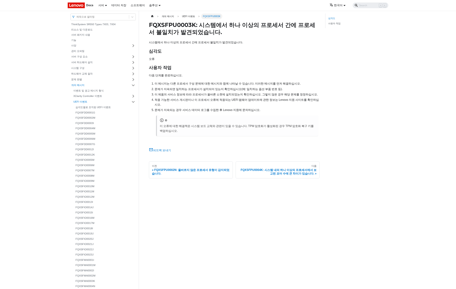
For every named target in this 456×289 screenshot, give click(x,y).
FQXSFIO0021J (85, 244)
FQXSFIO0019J (85, 233)
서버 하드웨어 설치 (82, 62)
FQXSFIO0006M (85, 165)
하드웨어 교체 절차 (82, 73)
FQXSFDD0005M (85, 133)
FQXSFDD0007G (85, 144)
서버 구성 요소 (79, 56)
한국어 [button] (338, 5)
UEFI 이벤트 (80, 101)
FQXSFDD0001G (85, 112)
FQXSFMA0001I (85, 259)
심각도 (331, 18)
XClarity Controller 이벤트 (87, 96)
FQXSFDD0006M (85, 138)
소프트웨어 (138, 5)
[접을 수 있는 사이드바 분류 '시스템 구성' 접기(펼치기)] (133, 68)
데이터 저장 (118, 5)
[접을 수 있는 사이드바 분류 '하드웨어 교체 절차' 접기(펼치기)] (133, 74)
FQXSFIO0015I (84, 212)
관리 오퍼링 (77, 51)
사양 (73, 45)
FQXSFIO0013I (84, 202)
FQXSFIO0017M (85, 223)
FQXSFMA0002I (85, 270)
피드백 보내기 (162, 150)
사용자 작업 (334, 23)
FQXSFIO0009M (85, 180)
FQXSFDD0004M (85, 128)
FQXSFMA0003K (85, 281)
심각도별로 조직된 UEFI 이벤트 (93, 107)
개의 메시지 (77, 85)
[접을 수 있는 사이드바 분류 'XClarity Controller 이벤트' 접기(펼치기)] (133, 96)
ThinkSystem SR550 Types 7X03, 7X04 (93, 24)
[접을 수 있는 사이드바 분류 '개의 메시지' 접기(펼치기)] (133, 85)
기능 (73, 40)
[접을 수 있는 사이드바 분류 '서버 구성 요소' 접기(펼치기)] (133, 57)
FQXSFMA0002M (85, 275)
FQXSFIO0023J (85, 254)
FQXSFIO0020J (85, 238)
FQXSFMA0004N (85, 286)
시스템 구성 (77, 68)
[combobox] (76, 17)
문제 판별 (76, 79)
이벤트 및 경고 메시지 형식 (88, 90)
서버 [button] (101, 5)
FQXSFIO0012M (85, 196)
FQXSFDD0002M (85, 117)
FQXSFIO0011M (85, 191)
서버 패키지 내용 (80, 34)
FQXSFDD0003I (85, 123)
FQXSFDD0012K (85, 154)
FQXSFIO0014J (85, 207)
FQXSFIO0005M (85, 159)
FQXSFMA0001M (85, 265)
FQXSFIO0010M (85, 186)
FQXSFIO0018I (84, 228)
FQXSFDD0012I (85, 149)
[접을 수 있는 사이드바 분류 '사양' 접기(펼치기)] (133, 46)
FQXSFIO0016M (85, 217)
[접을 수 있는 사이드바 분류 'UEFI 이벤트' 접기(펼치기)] (133, 102)
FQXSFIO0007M (85, 170)
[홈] (152, 16)
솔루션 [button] (153, 5)
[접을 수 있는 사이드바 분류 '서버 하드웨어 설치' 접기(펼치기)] (133, 62)
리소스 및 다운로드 (82, 29)
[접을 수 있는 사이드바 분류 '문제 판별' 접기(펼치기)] (133, 79)
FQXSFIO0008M (85, 175)
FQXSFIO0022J (85, 249)
